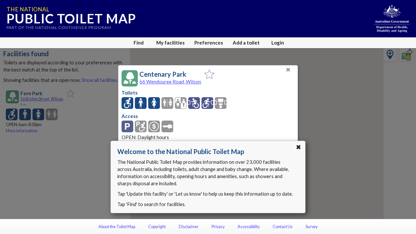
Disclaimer (189, 226)
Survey (312, 226)
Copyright (157, 226)
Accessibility (249, 226)
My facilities (170, 43)
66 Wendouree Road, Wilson (170, 81)
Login (277, 43)
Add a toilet (246, 43)
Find (139, 43)
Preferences (208, 43)
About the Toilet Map (116, 226)
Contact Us (282, 226)
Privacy (218, 226)
